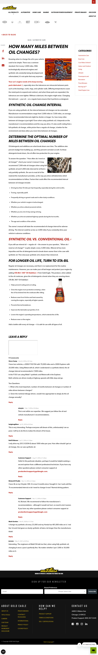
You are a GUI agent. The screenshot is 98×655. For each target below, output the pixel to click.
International (23, 621)
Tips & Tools (5, 615)
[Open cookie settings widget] (3, 651)
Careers (4, 619)
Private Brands (81, 12)
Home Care (36, 12)
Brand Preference (50, 587)
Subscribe (92, 591)
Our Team (4, 622)
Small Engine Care (83, 90)
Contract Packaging (22, 616)
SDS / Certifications (46, 621)
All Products (13, 12)
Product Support (45, 614)
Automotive (25, 12)
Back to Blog (9, 35)
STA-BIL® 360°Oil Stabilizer (26, 273)
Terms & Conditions (46, 618)
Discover (92, 12)
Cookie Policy (23, 628)
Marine (46, 12)
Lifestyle (80, 73)
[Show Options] (85, 591)
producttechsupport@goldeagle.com (32, 471)
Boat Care (81, 59)
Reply (11, 402)
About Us (92, 16)
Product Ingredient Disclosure (5, 628)
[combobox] (65, 591)
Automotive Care (83, 55)
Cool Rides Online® (84, 62)
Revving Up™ (82, 87)
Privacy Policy (23, 625)
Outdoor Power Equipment (61, 12)
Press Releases (82, 83)
